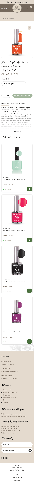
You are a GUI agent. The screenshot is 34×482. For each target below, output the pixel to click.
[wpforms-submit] (30, 450)
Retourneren (7, 395)
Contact (5, 402)
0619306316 (7, 369)
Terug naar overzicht (8, 18)
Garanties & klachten (9, 397)
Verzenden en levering (10, 392)
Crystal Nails (6, 177)
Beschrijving (5, 103)
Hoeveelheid (5, 79)
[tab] (5, 103)
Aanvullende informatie (17, 103)
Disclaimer (17, 480)
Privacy (17, 474)
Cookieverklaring (17, 477)
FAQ (4, 400)
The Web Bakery (20, 470)
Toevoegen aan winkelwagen (22, 95)
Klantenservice (7, 390)
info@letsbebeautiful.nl (10, 371)
